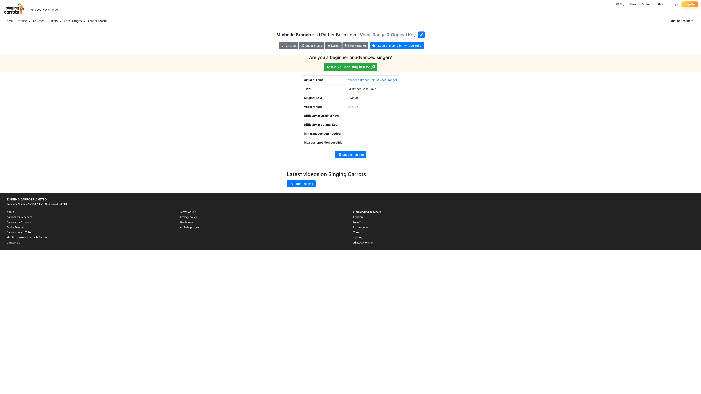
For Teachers (684, 21)
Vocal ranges (73, 21)
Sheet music (313, 45)
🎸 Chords (288, 45)
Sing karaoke (356, 45)
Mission (633, 4)
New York (359, 222)
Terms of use (188, 212)
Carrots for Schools (19, 222)
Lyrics (334, 45)
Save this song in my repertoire (398, 45)
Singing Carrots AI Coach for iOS (27, 237)
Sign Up (690, 4)
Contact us (647, 4)
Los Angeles (360, 227)
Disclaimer (186, 222)
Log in (675, 4)
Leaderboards (98, 21)
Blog (622, 4)
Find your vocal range (44, 9)
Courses (39, 21)
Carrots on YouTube (19, 232)
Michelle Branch (358, 80)
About (661, 4)
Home (8, 21)
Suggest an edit (352, 155)
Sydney (357, 237)
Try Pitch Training (301, 184)
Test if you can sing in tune (348, 67)
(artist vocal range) (383, 80)
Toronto (358, 232)
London (358, 217)
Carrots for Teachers (19, 217)
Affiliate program (190, 227)
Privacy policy (188, 217)
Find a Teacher (16, 227)
